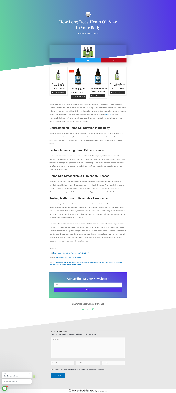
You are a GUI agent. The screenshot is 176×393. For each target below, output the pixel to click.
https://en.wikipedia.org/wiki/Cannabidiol (68, 258)
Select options (59, 92)
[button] (62, 60)
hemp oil (108, 115)
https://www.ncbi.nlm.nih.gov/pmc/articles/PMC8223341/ (71, 253)
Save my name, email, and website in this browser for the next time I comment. (79, 370)
